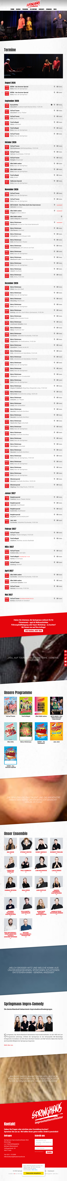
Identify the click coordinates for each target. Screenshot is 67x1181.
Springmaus (49, 9)
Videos (55, 9)
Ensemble (18, 9)
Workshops (41, 9)
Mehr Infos (35, 1170)
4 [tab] (9, 38)
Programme (25, 9)
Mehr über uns (8, 1045)
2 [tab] (5, 38)
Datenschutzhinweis (39, 1151)
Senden (49, 1152)
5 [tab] (11, 38)
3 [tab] (7, 38)
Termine (12, 9)
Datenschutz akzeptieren (33, 1173)
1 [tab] (3, 38)
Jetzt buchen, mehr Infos (33, 630)
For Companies (33, 9)
